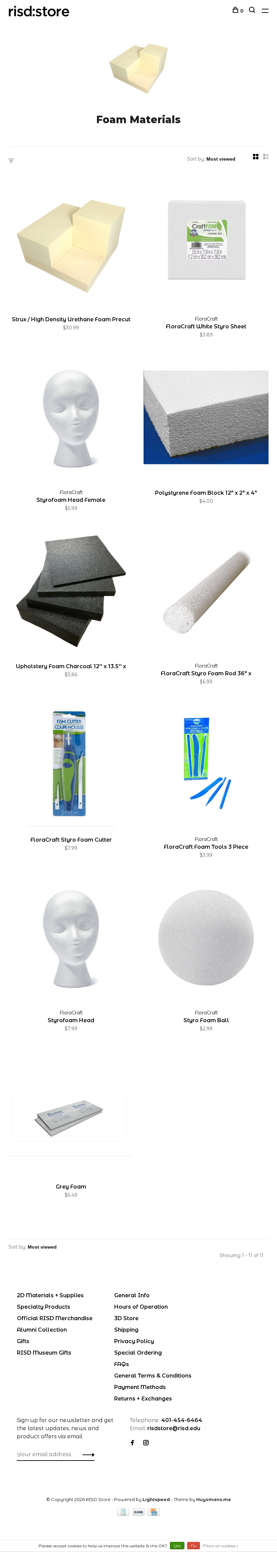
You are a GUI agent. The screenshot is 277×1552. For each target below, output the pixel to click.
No (193, 1545)
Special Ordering (138, 1353)
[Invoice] (124, 1514)
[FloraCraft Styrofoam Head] (70, 939)
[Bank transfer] (139, 1514)
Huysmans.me (213, 1499)
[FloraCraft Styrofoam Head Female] (70, 418)
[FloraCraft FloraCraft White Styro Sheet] (206, 245)
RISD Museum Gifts (44, 1353)
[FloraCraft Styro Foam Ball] (206, 939)
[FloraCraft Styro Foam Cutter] (70, 765)
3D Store (126, 1318)
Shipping (126, 1330)
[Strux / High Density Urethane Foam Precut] (70, 245)
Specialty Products (43, 1307)
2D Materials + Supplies (50, 1295)
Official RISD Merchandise (55, 1318)
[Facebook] (132, 1443)
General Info (132, 1295)
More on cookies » (220, 1545)
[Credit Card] (154, 1514)
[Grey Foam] (70, 1112)
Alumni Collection (42, 1330)
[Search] (253, 11)
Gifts (23, 1341)
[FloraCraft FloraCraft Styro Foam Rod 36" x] (206, 592)
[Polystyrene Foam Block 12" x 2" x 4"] (206, 418)
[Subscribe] (87, 1454)
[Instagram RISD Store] (146, 1443)
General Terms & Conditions (153, 1375)
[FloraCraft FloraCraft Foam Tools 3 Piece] (206, 765)
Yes (177, 1545)
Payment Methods (140, 1387)
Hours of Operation (141, 1307)
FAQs (121, 1364)
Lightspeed (156, 1499)
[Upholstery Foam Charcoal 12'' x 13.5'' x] (70, 592)
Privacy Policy (134, 1341)
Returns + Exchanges (143, 1398)
